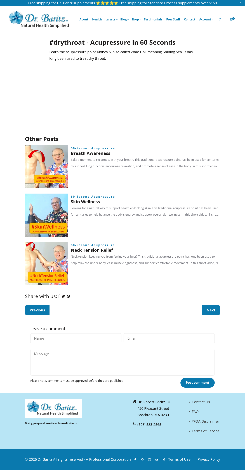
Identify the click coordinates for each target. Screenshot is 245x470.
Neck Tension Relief (92, 250)
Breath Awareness (90, 153)
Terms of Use (179, 459)
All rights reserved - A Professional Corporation (92, 459)
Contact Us (201, 402)
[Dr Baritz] (40, 19)
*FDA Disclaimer (205, 421)
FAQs (196, 411)
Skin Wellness (85, 202)
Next (211, 310)
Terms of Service (205, 431)
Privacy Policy (209, 459)
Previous (37, 310)
